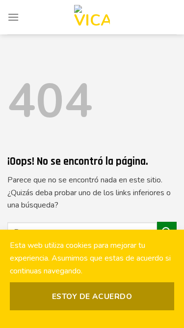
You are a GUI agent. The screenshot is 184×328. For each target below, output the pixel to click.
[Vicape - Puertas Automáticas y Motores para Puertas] (92, 17)
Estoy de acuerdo (92, 296)
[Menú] (13, 17)
